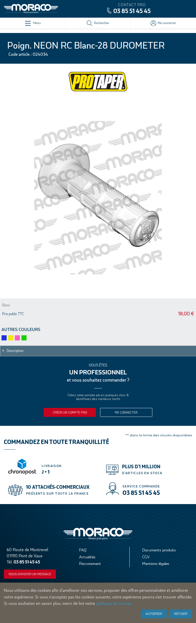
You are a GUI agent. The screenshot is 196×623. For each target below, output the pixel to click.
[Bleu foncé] (4, 337)
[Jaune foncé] (10, 337)
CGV (146, 556)
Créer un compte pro (70, 412)
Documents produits (159, 550)
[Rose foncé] (17, 337)
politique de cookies (113, 603)
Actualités (87, 556)
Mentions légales (155, 563)
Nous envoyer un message (30, 574)
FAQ (83, 550)
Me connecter (126, 412)
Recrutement (90, 563)
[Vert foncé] (24, 337)
